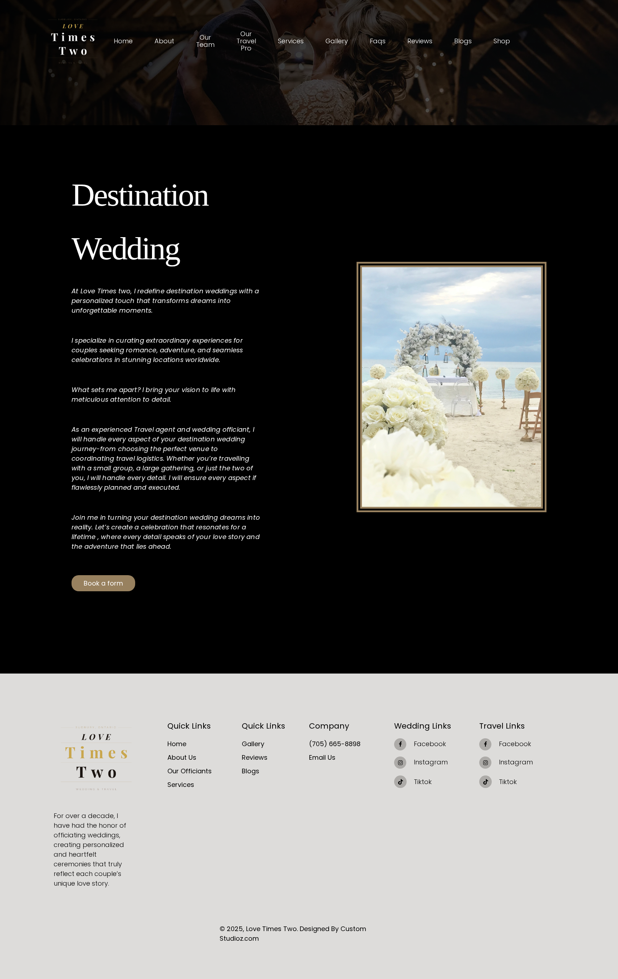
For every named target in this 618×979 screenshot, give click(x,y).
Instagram (431, 762)
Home (176, 743)
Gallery (253, 743)
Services (180, 784)
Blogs (250, 771)
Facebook (430, 743)
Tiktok (423, 781)
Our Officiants (189, 771)
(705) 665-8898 (334, 743)
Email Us (322, 757)
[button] (103, 583)
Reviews (255, 757)
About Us (181, 757)
